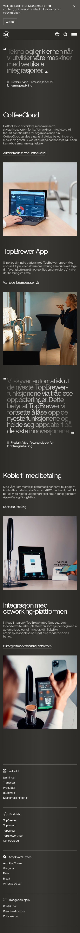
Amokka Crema (12, 863)
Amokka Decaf (12, 883)
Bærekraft (9, 793)
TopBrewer (10, 820)
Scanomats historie (15, 798)
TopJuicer (9, 831)
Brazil (6, 878)
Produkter (9, 788)
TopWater (9, 825)
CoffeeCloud (11, 841)
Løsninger (9, 777)
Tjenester (9, 782)
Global (10, 22)
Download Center (14, 911)
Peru (6, 873)
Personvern (10, 916)
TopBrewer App (13, 836)
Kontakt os (9, 906)
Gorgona (8, 868)
